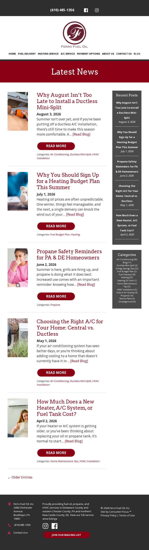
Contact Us (124, 53)
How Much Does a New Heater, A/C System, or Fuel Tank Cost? (65, 408)
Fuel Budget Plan (59, 234)
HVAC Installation (89, 461)
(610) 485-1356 (62, 10)
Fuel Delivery (27, 53)
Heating (75, 234)
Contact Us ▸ (20, 532)
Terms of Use (127, 515)
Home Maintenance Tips (64, 461)
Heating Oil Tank (125, 280)
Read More (56, 146)
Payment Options (88, 53)
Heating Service (48, 53)
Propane (55, 304)
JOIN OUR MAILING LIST (66, 535)
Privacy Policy (109, 515)
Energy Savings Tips (125, 268)
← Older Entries (20, 477)
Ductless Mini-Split (80, 154)
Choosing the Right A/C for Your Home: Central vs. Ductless (70, 327)
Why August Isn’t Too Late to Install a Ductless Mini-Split (67, 101)
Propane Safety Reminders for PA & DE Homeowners (69, 254)
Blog (137, 53)
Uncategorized (125, 301)
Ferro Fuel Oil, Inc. (120, 508)
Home (12, 53)
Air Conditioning (59, 154)
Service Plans (125, 298)
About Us (108, 53)
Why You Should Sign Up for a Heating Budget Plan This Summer (68, 181)
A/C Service (68, 53)
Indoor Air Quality (125, 292)
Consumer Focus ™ (120, 511)
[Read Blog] (81, 134)
